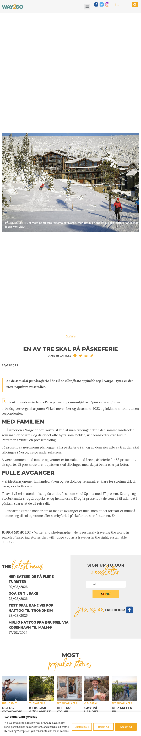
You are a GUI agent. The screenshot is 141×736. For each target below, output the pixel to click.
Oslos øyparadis (12, 710)
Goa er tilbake (23, 594)
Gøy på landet (91, 710)
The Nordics (9, 703)
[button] (87, 6)
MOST (70, 655)
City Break (90, 703)
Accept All (126, 726)
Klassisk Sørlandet (40, 710)
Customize (81, 726)
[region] (70, 724)
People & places (67, 703)
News (70, 336)
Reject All (103, 726)
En (117, 4)
